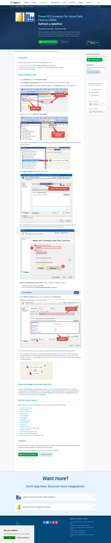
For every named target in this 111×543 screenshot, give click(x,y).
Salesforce (23, 357)
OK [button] (9, 537)
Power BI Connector (42, 51)
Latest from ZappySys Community (80, 518)
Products (26, 2)
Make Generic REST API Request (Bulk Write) (32, 435)
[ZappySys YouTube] (56, 522)
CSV (66, 355)
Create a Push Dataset (26, 408)
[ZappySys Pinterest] (53, 522)
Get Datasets (23, 419)
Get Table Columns (25, 420)
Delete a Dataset (24, 410)
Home (17, 521)
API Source (40, 142)
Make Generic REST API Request (28, 433)
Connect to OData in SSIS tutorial (77, 532)
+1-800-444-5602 (89, 6)
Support (81, 2)
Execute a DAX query (25, 411)
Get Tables (23, 424)
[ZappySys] (15, 3)
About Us (89, 2)
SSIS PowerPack (24, 69)
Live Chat (98, 6)
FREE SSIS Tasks (55, 2)
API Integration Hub (19, 51)
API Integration (43, 2)
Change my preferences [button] (23, 537)
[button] (98, 2)
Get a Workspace (24, 415)
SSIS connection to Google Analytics (78, 530)
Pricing (34, 2)
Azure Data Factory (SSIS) (31, 51)
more (30, 357)
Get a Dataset (23, 413)
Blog (64, 2)
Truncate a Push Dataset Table (28, 431)
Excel (69, 355)
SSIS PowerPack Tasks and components (56, 357)
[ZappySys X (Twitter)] (47, 522)
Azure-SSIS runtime (52, 389)
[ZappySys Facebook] (44, 522)
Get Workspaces (24, 426)
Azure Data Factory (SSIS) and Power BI (29, 394)
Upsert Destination (62, 354)
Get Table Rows (24, 422)
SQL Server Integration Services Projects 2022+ (32, 67)
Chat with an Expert (46, 454)
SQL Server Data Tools (26, 65)
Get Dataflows (24, 417)
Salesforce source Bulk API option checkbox (79, 525)
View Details (64, 42)
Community (72, 2)
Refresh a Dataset (25, 430)
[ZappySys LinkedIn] (50, 522)
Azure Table (74, 355)
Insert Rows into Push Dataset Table (29, 428)
